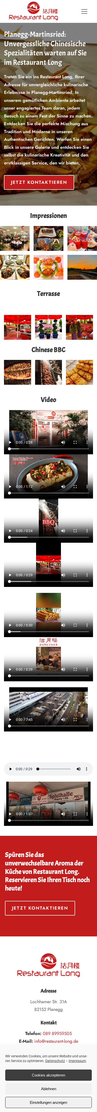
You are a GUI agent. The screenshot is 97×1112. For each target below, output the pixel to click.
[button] (84, 11)
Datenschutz (55, 1061)
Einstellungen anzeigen (48, 1102)
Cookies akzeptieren (48, 1075)
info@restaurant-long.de (56, 1041)
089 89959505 (57, 1033)
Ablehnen (48, 1089)
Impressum (77, 1061)
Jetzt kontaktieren (39, 182)
